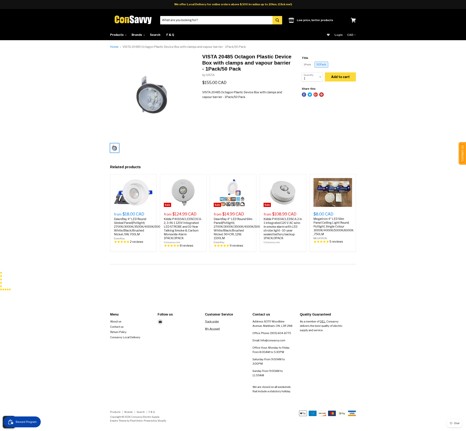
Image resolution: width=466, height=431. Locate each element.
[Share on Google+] (315, 94)
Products (117, 35)
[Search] (277, 20)
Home (114, 47)
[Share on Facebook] (304, 94)
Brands (137, 35)
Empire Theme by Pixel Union (126, 420)
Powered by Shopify (155, 420)
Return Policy (118, 332)
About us (115, 321)
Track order (212, 321)
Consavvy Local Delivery (125, 337)
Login (339, 35)
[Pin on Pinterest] (321, 94)
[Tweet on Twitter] (310, 94)
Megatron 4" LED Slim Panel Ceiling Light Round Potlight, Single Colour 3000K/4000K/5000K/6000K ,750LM (333, 226)
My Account (212, 328)
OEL (322, 321)
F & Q (170, 35)
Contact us (117, 326)
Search (155, 35)
